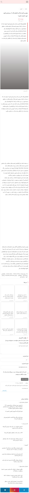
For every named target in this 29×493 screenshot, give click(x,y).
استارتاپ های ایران (23, 402)
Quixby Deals (9, 273)
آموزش (26, 445)
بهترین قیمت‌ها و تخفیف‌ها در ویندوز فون (14, 276)
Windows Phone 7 (17, 273)
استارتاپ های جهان (23, 466)
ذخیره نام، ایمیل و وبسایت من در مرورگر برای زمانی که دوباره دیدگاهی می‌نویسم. (14, 373)
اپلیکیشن (20, 275)
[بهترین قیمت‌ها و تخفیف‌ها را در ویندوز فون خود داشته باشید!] (14, 65)
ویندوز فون (22, 276)
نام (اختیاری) (25, 356)
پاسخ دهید (4, 390)
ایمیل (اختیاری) (25, 363)
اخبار (21, 9)
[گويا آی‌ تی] (14, 2)
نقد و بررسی (25, 423)
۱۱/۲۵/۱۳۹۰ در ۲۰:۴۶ (19, 383)
